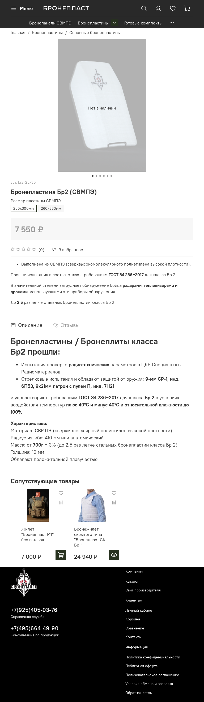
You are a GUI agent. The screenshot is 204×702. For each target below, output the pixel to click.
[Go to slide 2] (96, 176)
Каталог (132, 581)
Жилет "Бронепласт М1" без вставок (37, 534)
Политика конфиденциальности (152, 657)
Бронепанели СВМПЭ (50, 23)
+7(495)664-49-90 (34, 628)
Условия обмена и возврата (149, 683)
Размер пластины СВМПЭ (36, 200)
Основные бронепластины (95, 32)
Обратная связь (138, 692)
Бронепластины (93, 23)
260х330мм (51, 208)
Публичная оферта (141, 665)
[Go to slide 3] (100, 176)
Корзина (132, 619)
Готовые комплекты (143, 23)
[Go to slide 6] (111, 176)
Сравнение (134, 628)
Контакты (133, 636)
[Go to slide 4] (104, 176)
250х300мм (23, 208)
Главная (18, 32)
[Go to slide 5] (107, 176)
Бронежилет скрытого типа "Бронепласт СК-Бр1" (90, 537)
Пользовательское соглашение (152, 674)
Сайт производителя (143, 590)
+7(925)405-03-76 (34, 609)
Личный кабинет (139, 610)
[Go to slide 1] (93, 176)
